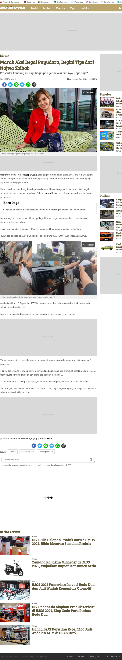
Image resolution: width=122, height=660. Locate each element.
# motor (13, 452)
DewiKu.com (93, 2)
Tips (72, 8)
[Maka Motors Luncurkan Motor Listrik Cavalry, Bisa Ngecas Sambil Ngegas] (107, 225)
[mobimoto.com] (13, 7)
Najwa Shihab (51, 193)
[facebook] (4, 84)
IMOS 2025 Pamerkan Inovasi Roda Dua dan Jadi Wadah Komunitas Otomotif (63, 586)
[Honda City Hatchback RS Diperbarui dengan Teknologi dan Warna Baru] (107, 247)
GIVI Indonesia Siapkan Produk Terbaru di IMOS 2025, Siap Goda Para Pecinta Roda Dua (64, 610)
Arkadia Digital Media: (11, 2)
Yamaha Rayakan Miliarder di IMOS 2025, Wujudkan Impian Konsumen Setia (64, 564)
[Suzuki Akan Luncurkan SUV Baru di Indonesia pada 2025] (107, 214)
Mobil (34, 8)
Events (60, 8)
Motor (47, 8)
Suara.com (31, 2)
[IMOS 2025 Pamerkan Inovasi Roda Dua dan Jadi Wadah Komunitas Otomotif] (15, 590)
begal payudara (29, 174)
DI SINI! (48, 438)
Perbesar (90, 92)
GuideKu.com (109, 2)
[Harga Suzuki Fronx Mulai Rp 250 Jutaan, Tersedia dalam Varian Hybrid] (107, 203)
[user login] (120, 8)
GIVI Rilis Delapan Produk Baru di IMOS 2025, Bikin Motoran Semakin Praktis (63, 541)
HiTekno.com (78, 2)
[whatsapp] (28, 84)
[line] (16, 84)
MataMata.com (45, 2)
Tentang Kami (95, 656)
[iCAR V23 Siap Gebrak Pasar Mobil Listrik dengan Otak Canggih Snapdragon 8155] (107, 124)
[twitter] (10, 84)
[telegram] (22, 84)
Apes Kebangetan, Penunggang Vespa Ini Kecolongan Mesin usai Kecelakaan (45, 209)
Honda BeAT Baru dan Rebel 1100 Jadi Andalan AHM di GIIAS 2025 (62, 631)
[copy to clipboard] (34, 84)
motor (75, 189)
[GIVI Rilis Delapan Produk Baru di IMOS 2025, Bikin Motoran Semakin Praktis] (15, 545)
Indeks (85, 8)
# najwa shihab (27, 452)
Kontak (70, 656)
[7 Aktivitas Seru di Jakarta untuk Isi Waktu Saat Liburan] (107, 135)
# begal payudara (45, 452)
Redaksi (81, 656)
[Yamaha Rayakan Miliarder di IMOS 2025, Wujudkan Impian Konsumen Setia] (15, 568)
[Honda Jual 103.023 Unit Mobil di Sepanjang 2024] (107, 236)
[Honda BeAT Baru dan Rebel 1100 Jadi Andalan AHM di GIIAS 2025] (15, 635)
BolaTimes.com (62, 2)
